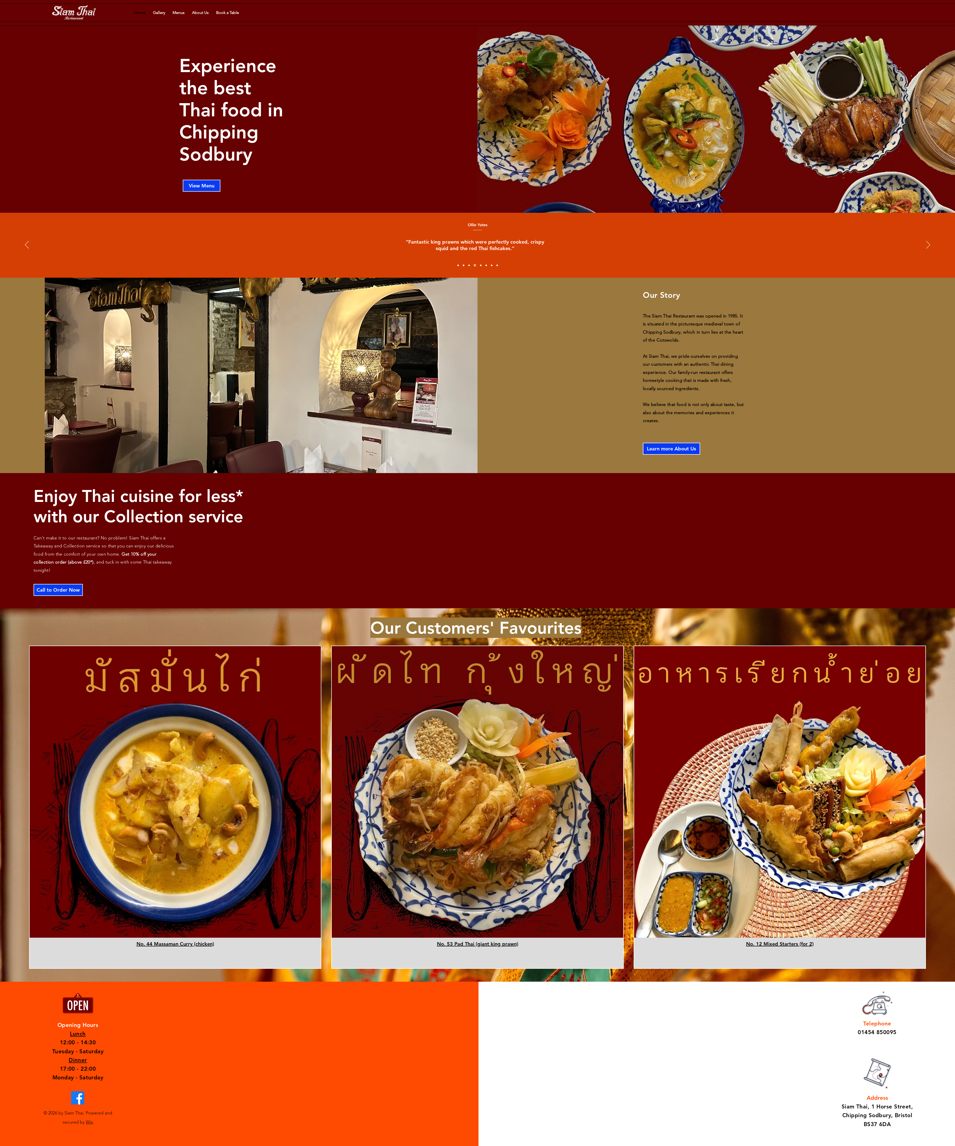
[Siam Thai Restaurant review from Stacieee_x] (491, 265)
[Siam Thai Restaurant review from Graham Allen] (463, 265)
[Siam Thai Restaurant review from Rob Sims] (497, 265)
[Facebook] (77, 1097)
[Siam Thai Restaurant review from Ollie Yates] (469, 265)
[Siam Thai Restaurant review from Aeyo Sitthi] (480, 265)
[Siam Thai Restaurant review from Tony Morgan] (474, 265)
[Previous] (27, 245)
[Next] (928, 245)
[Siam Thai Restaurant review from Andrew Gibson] (458, 265)
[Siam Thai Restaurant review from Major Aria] (486, 265)
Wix (89, 1122)
